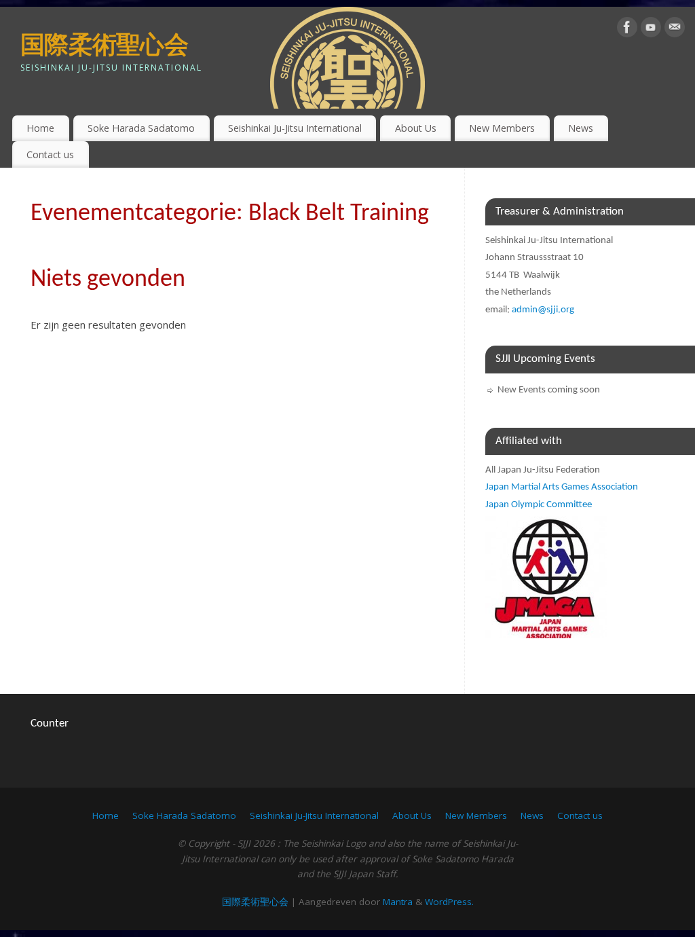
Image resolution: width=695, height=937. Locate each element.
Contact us (50, 154)
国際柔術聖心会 (104, 43)
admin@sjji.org (543, 310)
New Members (502, 128)
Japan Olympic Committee (538, 505)
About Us (415, 128)
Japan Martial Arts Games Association (561, 487)
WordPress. (449, 902)
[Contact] (674, 30)
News (580, 128)
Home (40, 128)
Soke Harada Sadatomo (141, 128)
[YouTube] (651, 30)
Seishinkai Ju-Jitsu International (295, 128)
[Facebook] (627, 30)
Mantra (398, 902)
